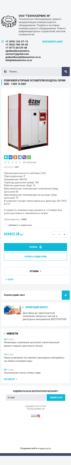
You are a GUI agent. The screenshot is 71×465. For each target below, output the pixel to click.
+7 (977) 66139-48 (16, 47)
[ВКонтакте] (11, 157)
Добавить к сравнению (20, 225)
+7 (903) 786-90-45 (16, 44)
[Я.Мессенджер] (6, 157)
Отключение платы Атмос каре (22, 372)
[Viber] (24, 157)
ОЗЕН (24, 219)
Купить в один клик (36, 256)
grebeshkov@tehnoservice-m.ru (23, 57)
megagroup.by (44, 448)
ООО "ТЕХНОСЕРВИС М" (34, 15)
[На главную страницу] (8, 21)
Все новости (9, 379)
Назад (10, 279)
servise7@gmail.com (17, 54)
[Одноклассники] (15, 157)
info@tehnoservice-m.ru (18, 60)
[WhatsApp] (29, 157)
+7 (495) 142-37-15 (16, 41)
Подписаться (56, 397)
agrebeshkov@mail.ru (17, 50)
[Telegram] (20, 157)
